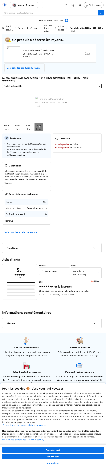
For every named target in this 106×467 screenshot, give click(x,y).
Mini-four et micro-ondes (47, 28)
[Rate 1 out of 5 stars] (3, 81)
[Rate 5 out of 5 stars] (11, 81)
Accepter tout (53, 450)
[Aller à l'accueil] (4, 5)
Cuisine (34, 28)
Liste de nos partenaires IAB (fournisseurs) (23, 439)
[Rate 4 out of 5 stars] (9, 81)
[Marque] (94, 323)
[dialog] (53, 425)
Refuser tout (53, 456)
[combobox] (53, 12)
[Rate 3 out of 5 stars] (7, 81)
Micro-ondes (61, 28)
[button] (40, 5)
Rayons (21, 28)
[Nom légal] (94, 248)
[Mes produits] (73, 5)
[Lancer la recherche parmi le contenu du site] (101, 12)
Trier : (73, 265)
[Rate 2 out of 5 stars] (5, 81)
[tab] (6, 127)
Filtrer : (42, 265)
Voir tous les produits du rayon (23, 67)
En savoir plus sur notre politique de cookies (24, 425)
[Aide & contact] (66, 5)
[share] (99, 86)
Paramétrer (53, 463)
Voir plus (8, 183)
